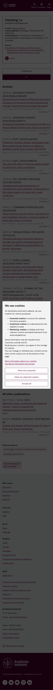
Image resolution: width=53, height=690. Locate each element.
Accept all (26, 383)
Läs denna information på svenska (20, 364)
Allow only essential (26, 370)
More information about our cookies (20, 361)
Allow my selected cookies (27, 377)
